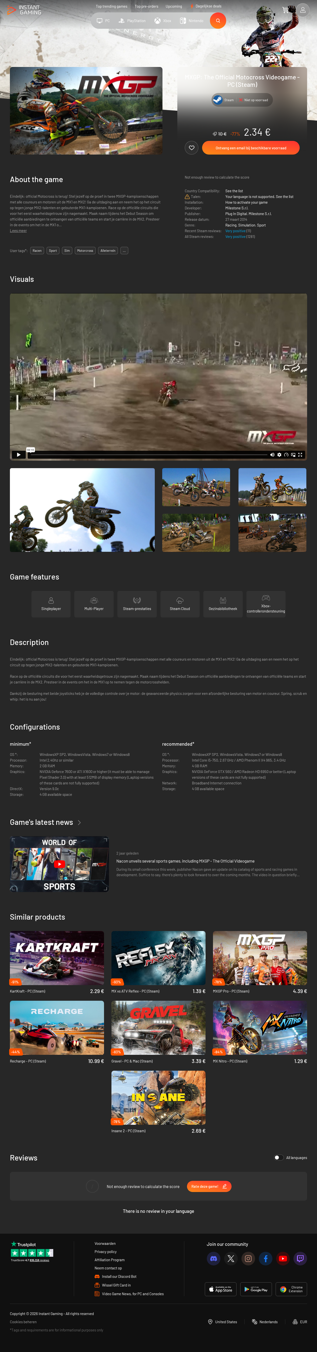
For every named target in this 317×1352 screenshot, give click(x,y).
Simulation (246, 225)
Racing (231, 225)
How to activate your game (246, 202)
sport (53, 251)
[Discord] (213, 1258)
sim (67, 251)
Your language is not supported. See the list (259, 196)
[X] (231, 1258)
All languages (296, 1157)
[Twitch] (300, 1258)
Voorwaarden (105, 1243)
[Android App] (256, 1289)
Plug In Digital (236, 213)
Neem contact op (108, 1268)
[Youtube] (283, 1258)
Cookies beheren (23, 1322)
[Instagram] (248, 1258)
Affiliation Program (110, 1259)
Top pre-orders (146, 6)
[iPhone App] (221, 1289)
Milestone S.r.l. (236, 208)
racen (37, 251)
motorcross (85, 251)
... (124, 251)
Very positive (235, 230)
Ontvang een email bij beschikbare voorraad (251, 148)
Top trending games (111, 6)
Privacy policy (106, 1251)
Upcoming (174, 6)
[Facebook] (265, 1258)
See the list (234, 191)
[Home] (24, 10)
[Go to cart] (285, 10)
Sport (261, 225)
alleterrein (108, 251)
